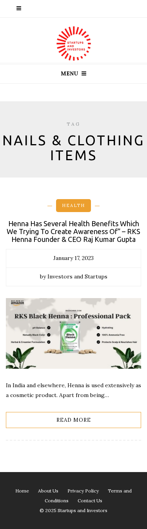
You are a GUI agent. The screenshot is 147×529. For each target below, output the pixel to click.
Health (73, 205)
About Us (48, 491)
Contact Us (90, 500)
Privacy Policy (83, 491)
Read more (73, 420)
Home (22, 491)
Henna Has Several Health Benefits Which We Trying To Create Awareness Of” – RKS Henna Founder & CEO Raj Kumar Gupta (73, 231)
